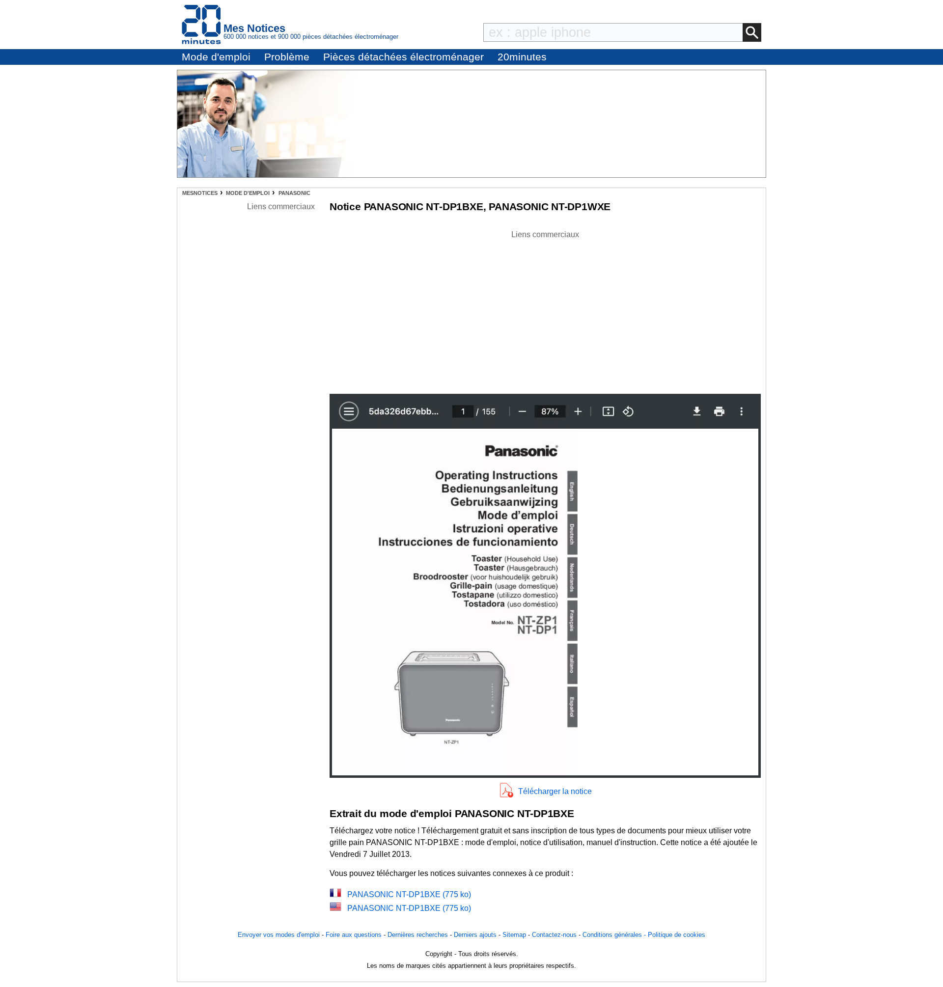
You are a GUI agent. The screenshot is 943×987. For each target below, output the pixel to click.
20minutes (522, 56)
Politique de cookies (676, 934)
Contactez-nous (554, 934)
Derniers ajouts (475, 934)
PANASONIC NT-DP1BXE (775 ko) (409, 894)
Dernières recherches (418, 934)
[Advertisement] (545, 309)
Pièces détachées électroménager (403, 56)
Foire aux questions (354, 934)
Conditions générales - (615, 934)
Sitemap (514, 934)
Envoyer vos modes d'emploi (279, 934)
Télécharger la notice (555, 791)
